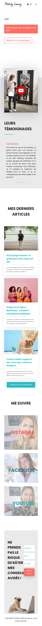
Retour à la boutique (18, 40)
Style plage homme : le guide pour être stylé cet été (19, 258)
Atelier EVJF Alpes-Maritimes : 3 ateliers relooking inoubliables (18, 310)
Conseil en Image (20, 265)
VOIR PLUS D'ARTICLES (21, 385)
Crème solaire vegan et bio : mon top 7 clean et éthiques (19, 362)
